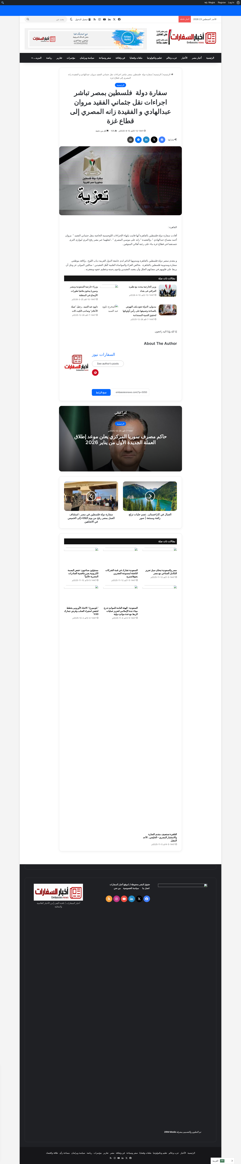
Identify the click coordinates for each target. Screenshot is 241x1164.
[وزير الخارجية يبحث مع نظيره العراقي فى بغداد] (168, 291)
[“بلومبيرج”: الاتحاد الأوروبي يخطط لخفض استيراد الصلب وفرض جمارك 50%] (81, 595)
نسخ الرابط (101, 392)
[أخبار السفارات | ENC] (186, 37)
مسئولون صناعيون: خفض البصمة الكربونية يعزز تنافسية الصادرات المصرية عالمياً (83, 573)
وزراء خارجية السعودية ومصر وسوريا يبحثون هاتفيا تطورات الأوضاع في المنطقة (84, 290)
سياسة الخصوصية (131, 888)
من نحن (117, 888)
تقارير (59, 57)
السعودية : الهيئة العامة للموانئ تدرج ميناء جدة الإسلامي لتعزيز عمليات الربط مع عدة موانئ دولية (121, 610)
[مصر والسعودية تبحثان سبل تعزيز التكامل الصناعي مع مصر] (160, 557)
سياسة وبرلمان (87, 57)
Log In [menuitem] (231, 2)
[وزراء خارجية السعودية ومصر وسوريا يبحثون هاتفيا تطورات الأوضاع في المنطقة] (109, 291)
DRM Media (170, 1132)
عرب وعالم (171, 57)
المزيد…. (37, 57)
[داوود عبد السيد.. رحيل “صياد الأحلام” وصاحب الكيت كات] (109, 311)
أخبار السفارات (116, 884)
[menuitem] (238, 2)
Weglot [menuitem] (211, 2)
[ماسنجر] (138, 139)
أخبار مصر (197, 57)
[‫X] (154, 139)
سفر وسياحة (105, 57)
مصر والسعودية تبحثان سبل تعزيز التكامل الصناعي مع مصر (161, 572)
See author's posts (108, 363)
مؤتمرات (71, 57)
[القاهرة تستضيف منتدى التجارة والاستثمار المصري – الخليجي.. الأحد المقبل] (160, 708)
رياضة (49, 57)
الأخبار (184, 57)
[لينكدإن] (146, 139)
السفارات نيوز (103, 354)
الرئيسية (210, 57)
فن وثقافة (120, 57)
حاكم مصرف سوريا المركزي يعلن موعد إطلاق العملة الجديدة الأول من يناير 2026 (120, 439)
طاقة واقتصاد (52, 1153)
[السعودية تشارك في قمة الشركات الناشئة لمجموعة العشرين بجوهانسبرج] (120, 557)
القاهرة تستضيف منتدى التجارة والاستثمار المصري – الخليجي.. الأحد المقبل (160, 837)
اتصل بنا (146, 888)
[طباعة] (130, 139)
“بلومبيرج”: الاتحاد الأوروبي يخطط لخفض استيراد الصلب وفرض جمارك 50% (81, 610)
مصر (112, 1153)
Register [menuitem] (222, 2)
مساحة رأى (65, 1153)
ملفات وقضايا (136, 57)
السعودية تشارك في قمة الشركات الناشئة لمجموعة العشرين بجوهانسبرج (121, 573)
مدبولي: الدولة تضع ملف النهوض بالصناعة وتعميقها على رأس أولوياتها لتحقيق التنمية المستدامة (139, 310)
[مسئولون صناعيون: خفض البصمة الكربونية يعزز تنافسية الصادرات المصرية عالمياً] (81, 557)
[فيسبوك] (162, 139)
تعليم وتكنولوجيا (154, 57)
